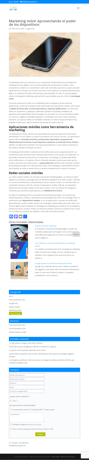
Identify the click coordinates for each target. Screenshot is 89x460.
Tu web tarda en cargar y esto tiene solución (25, 343)
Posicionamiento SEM (17, 328)
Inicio (11, 296)
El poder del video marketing (45, 226)
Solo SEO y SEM (18, 29)
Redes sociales (14, 307)
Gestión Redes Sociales (17, 332)
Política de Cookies (68, 457)
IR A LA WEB (15, 314)
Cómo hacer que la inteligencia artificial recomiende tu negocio (32, 347)
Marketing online (15, 310)
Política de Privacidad (34, 424)
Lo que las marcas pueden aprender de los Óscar (27, 350)
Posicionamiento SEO (17, 300)
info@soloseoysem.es (17, 445)
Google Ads (13, 303)
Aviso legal (55, 457)
